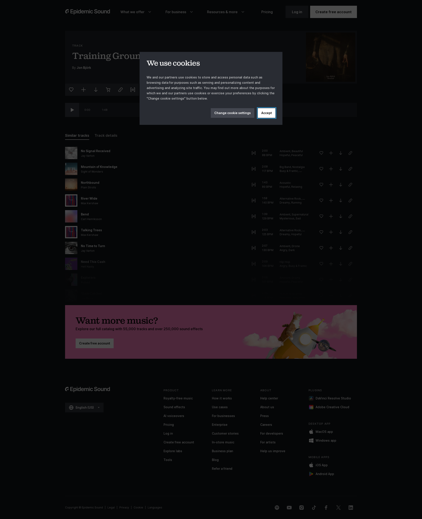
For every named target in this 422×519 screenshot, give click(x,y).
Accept (266, 113)
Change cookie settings (232, 113)
